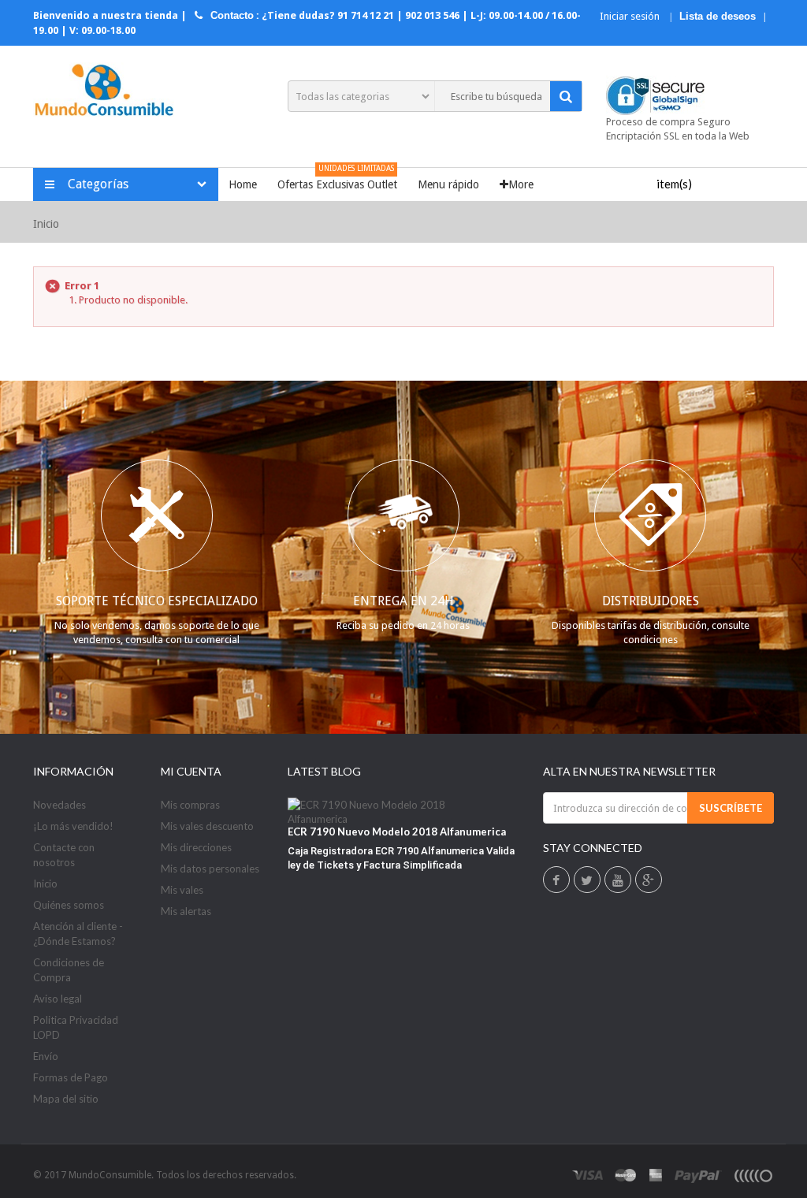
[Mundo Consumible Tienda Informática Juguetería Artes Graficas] (103, 92)
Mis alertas (186, 911)
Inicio (46, 224)
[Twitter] (587, 881)
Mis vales (182, 890)
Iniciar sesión (631, 16)
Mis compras (190, 804)
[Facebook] (556, 881)
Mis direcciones (196, 847)
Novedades (59, 804)
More (521, 184)
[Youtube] (617, 881)
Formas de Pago (70, 1077)
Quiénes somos (68, 904)
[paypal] (698, 1175)
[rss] (752, 1175)
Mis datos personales (210, 868)
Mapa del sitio (66, 1098)
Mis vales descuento (207, 826)
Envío (45, 1056)
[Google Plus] (648, 881)
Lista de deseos (717, 16)
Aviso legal (57, 998)
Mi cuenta (191, 771)
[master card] (625, 1175)
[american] (656, 1175)
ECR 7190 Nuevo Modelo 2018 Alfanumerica (397, 831)
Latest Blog (324, 771)
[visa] (588, 1175)
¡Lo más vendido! (73, 826)
